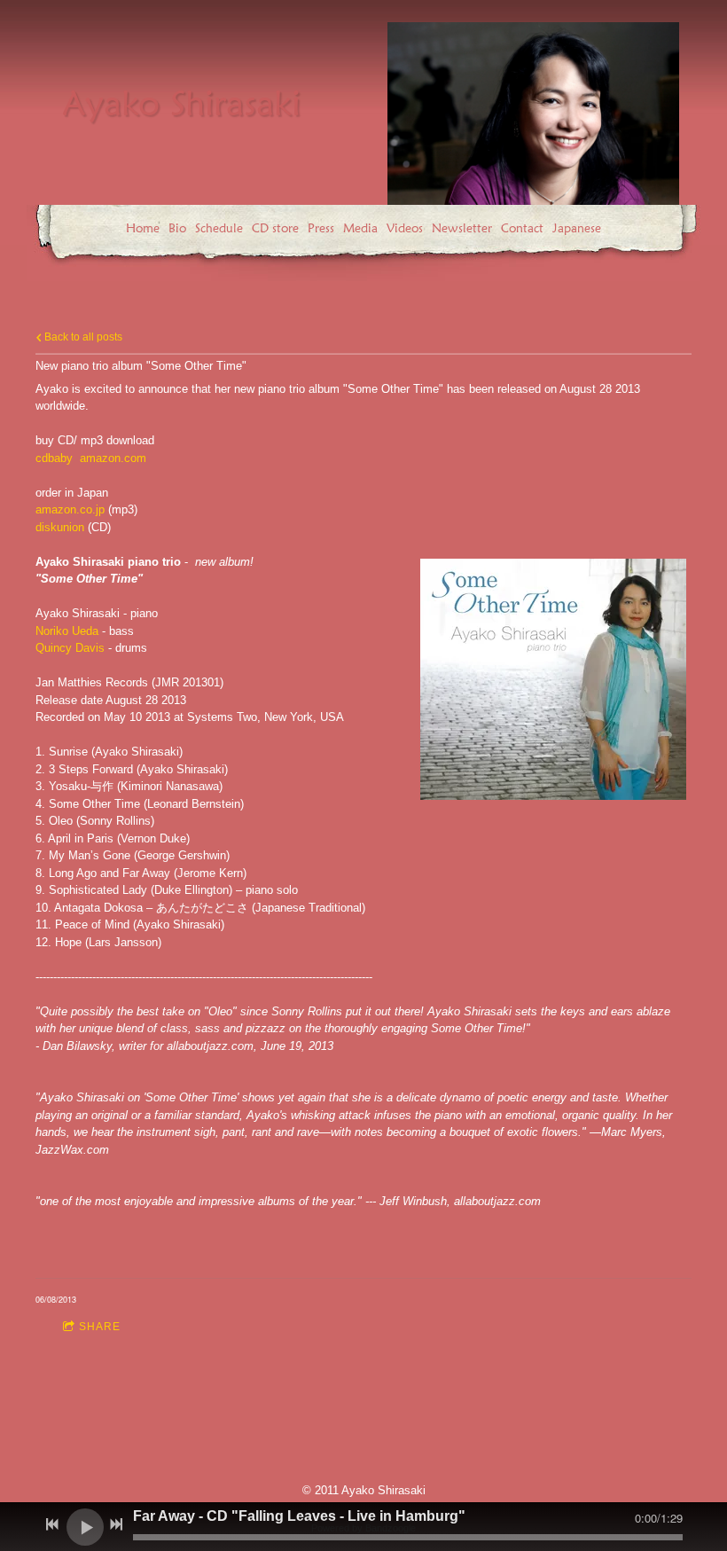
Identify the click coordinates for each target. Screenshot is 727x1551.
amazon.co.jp (70, 509)
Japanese (576, 228)
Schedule (219, 228)
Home (143, 228)
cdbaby (54, 458)
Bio (177, 228)
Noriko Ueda (66, 631)
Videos (405, 228)
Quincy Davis (70, 647)
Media (360, 228)
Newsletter (462, 228)
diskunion (59, 527)
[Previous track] (52, 1524)
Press (321, 228)
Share (100, 1326)
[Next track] (116, 1524)
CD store (275, 228)
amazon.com (113, 458)
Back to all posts (82, 336)
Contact (522, 228)
